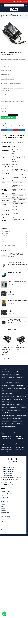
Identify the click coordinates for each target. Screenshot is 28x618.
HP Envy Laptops (6, 391)
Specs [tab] (12, 142)
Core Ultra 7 (17, 382)
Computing (4, 235)
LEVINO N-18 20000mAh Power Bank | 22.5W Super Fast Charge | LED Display (17, 282)
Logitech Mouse (17, 418)
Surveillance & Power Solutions (9, 245)
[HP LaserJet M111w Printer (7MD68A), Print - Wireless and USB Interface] (4, 256)
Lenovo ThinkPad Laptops (8, 415)
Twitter (2, 523)
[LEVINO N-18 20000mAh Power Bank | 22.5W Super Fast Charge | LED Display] (4, 284)
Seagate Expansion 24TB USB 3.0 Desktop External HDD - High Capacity (17, 320)
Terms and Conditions (6, 491)
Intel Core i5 (20, 404)
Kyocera (4, 410)
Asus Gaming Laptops (7, 382)
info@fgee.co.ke (8, 473)
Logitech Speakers (6, 421)
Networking (5, 239)
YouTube (3, 529)
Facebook (3, 519)
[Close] (27, 1)
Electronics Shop (5, 497)
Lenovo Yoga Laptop (21, 415)
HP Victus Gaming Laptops (8, 404)
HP (3, 345)
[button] (25, 22)
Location (3, 508)
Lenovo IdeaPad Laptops (7, 413)
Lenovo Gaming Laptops (14, 410)
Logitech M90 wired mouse (14, 272)
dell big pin (6, 127)
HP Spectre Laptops (6, 402)
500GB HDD (11, 380)
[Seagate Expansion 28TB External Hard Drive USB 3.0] (4, 303)
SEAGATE (4, 424)
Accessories (7, 14)
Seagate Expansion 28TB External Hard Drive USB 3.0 (17, 301)
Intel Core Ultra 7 (14, 407)
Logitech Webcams (17, 421)
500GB (3, 380)
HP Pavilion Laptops (21, 396)
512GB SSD (19, 380)
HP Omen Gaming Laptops (8, 396)
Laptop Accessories (14, 14)
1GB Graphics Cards (6, 369)
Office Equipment (6, 241)
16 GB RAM (16, 374)
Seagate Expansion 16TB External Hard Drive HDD (17, 310)
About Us (3, 504)
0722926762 (10, 467)
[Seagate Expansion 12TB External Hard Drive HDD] (4, 294)
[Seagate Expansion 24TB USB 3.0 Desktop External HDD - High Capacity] (4, 322)
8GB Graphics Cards (6, 371)
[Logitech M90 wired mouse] (4, 275)
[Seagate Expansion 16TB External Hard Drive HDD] (4, 313)
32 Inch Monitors (6, 231)
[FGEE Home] (14, 9)
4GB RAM (22, 369)
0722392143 (11, 469)
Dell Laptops (4, 385)
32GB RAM (11, 377)
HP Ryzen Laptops (18, 399)
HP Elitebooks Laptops (19, 388)
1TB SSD (16, 369)
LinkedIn (3, 525)
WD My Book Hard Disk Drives (15, 424)
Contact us (3, 510)
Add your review (4, 50)
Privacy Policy (4, 495)
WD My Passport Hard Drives (8, 426)
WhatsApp (3, 527)
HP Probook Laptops (6, 399)
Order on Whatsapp (9, 117)
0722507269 (11, 471)
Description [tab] (4, 142)
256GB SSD (20, 377)
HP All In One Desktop (6, 388)
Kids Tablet (23, 407)
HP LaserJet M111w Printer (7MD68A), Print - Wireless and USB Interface (16, 254)
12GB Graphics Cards (6, 374)
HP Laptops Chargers (7, 347)
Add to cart (13, 115)
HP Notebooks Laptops (7, 393)
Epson (12, 385)
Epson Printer (20, 385)
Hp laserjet (14, 391)
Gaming (4, 237)
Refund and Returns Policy (7, 493)
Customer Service (5, 512)
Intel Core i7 (4, 407)
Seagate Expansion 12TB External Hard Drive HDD (17, 292)
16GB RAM (4, 377)
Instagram (3, 521)
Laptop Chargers (4, 15)
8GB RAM (16, 371)
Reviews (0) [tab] (19, 142)
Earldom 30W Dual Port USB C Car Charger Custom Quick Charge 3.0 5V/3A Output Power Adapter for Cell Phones (17, 263)
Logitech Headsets (6, 418)
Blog (2, 506)
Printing (4, 243)
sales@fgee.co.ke (8, 475)
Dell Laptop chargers (14, 15)
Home (2, 14)
